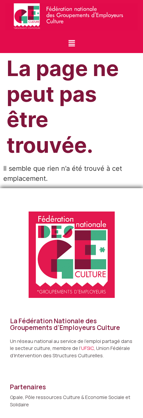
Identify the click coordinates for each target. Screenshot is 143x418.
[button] (71, 43)
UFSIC (87, 348)
